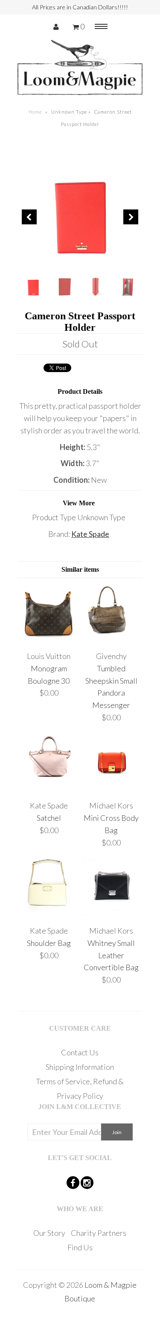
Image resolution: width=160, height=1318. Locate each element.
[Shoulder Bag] (49, 914)
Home (35, 112)
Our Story (49, 1233)
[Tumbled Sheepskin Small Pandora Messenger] (111, 639)
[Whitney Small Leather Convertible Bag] (111, 914)
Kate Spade (90, 534)
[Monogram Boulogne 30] (49, 639)
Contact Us (80, 1052)
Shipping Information (80, 1067)
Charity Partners (98, 1233)
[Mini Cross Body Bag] (111, 789)
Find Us (80, 1247)
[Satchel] (49, 789)
